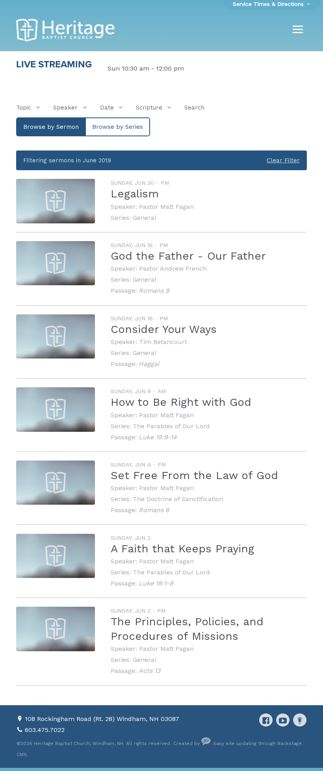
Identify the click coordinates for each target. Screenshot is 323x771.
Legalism (135, 193)
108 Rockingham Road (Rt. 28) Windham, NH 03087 (102, 719)
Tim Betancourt (163, 342)
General (144, 217)
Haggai (149, 364)
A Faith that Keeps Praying (182, 548)
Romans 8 (154, 290)
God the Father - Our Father (188, 255)
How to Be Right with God (181, 402)
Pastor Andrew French (173, 268)
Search (194, 107)
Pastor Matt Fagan (166, 206)
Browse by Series (117, 126)
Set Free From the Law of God (194, 475)
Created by (187, 743)
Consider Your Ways (164, 329)
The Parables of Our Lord (171, 426)
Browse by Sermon (51, 126)
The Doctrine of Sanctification (178, 499)
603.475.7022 (45, 730)
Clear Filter (283, 160)
